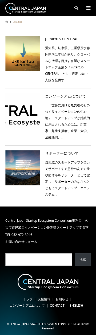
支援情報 (44, 299)
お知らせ (61, 299)
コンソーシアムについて (27, 305)
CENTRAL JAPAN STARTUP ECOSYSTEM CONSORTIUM (43, 324)
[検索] (76, 8)
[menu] (88, 8)
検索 (82, 259)
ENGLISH (76, 305)
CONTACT (57, 305)
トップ (28, 299)
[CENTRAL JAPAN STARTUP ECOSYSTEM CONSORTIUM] (25, 8)
